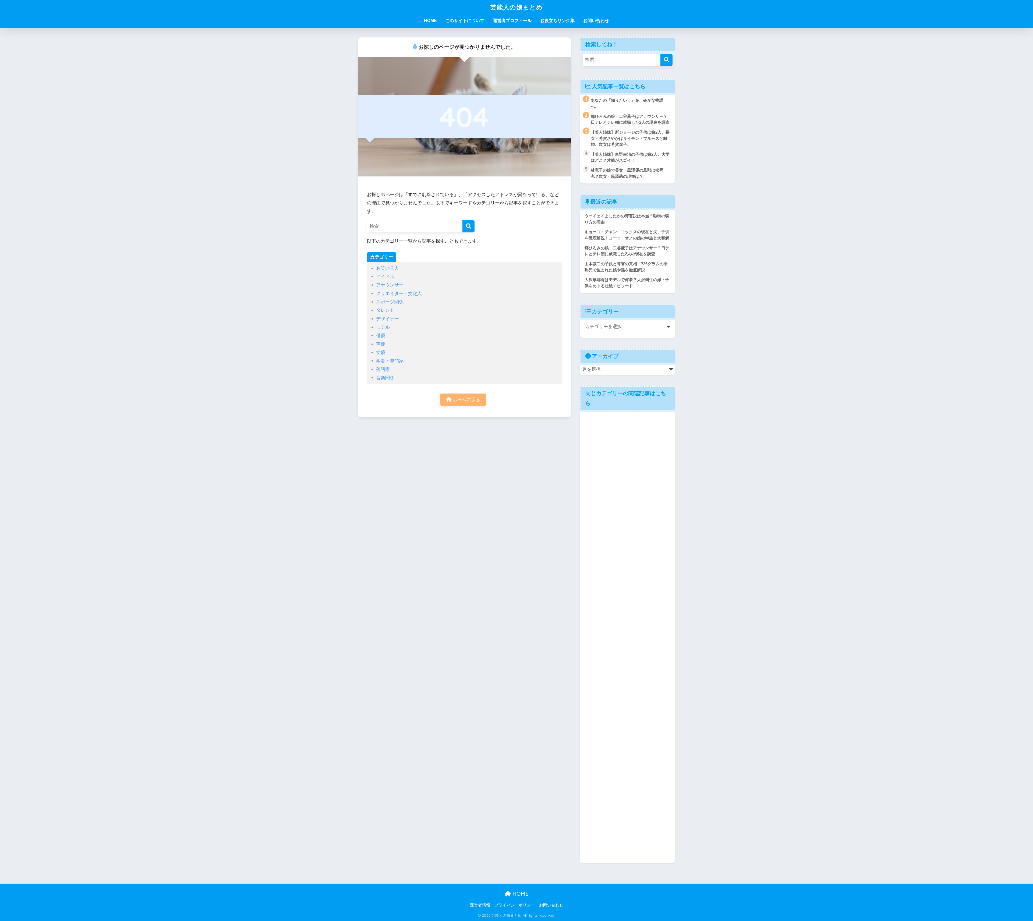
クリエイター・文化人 (399, 293)
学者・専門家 (390, 360)
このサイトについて (464, 20)
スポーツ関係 (390, 301)
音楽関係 (385, 377)
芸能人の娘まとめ (516, 7)
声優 (380, 344)
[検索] (468, 226)
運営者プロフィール (512, 20)
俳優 (380, 335)
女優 (380, 352)
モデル (383, 327)
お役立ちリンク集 (557, 20)
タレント (385, 310)
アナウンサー (390, 285)
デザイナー (387, 318)
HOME (430, 20)
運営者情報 (480, 905)
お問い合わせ (596, 20)
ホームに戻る (465, 399)
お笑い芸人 (387, 268)
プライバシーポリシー (514, 905)
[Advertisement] (628, 637)
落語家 (383, 369)
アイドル (385, 276)
